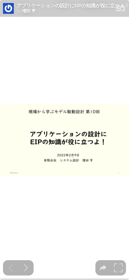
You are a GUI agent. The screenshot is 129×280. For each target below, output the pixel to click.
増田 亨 (29, 11)
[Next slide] (26, 268)
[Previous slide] (10, 268)
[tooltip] (103, 268)
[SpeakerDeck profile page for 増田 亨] (8, 8)
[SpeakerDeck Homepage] (120, 9)
